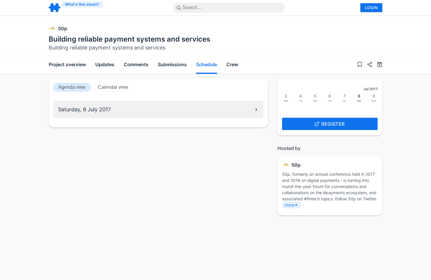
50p (62, 28)
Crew (232, 64)
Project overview (67, 64)
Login (371, 7)
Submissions (172, 64)
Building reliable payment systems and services (129, 39)
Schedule (206, 64)
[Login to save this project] (359, 65)
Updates (104, 64)
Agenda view (72, 87)
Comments (136, 64)
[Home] (76, 7)
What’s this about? (82, 4)
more (289, 204)
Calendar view (113, 87)
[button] (367, 65)
